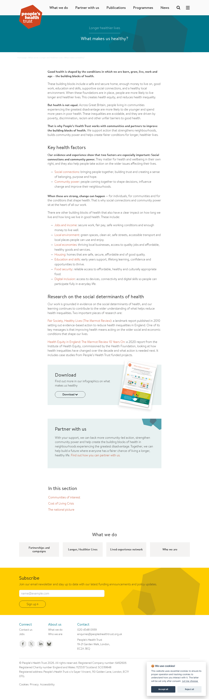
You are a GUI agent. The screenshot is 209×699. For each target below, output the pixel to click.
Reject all (189, 689)
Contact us (25, 630)
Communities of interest (64, 497)
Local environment (66, 235)
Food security (63, 269)
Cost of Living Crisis (61, 503)
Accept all (163, 689)
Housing (59, 254)
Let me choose (190, 681)
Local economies (65, 245)
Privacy (34, 684)
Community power (66, 181)
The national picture (61, 509)
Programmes (143, 7)
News (164, 7)
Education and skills (67, 259)
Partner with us (87, 7)
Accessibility (47, 684)
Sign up (32, 604)
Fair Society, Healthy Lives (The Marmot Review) (79, 321)
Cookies (24, 684)
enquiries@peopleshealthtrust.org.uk (99, 634)
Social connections (66, 172)
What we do (58, 7)
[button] (187, 7)
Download (68, 394)
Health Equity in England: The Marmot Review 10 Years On (86, 342)
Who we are (55, 634)
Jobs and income (65, 225)
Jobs (21, 634)
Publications (116, 7)
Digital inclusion (64, 279)
